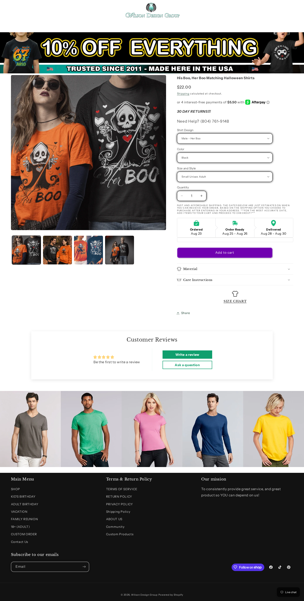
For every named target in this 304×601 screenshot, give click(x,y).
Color (180, 149)
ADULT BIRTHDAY (24, 504)
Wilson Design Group (144, 594)
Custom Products (119, 534)
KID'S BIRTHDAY (23, 497)
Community (115, 527)
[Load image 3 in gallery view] (88, 250)
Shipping (183, 93)
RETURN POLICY (119, 497)
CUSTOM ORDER (24, 534)
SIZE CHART (235, 301)
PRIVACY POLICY (119, 504)
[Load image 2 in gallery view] (57, 250)
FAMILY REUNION (24, 519)
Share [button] (185, 313)
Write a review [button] (187, 354)
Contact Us (19, 542)
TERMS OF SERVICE (121, 489)
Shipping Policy (118, 512)
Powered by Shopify (170, 594)
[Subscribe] (84, 567)
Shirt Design (185, 130)
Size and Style (186, 168)
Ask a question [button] (187, 365)
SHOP (15, 489)
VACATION (19, 512)
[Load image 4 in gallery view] (119, 250)
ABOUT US (114, 519)
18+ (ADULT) (20, 527)
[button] (15, 10)
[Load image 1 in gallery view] (26, 250)
